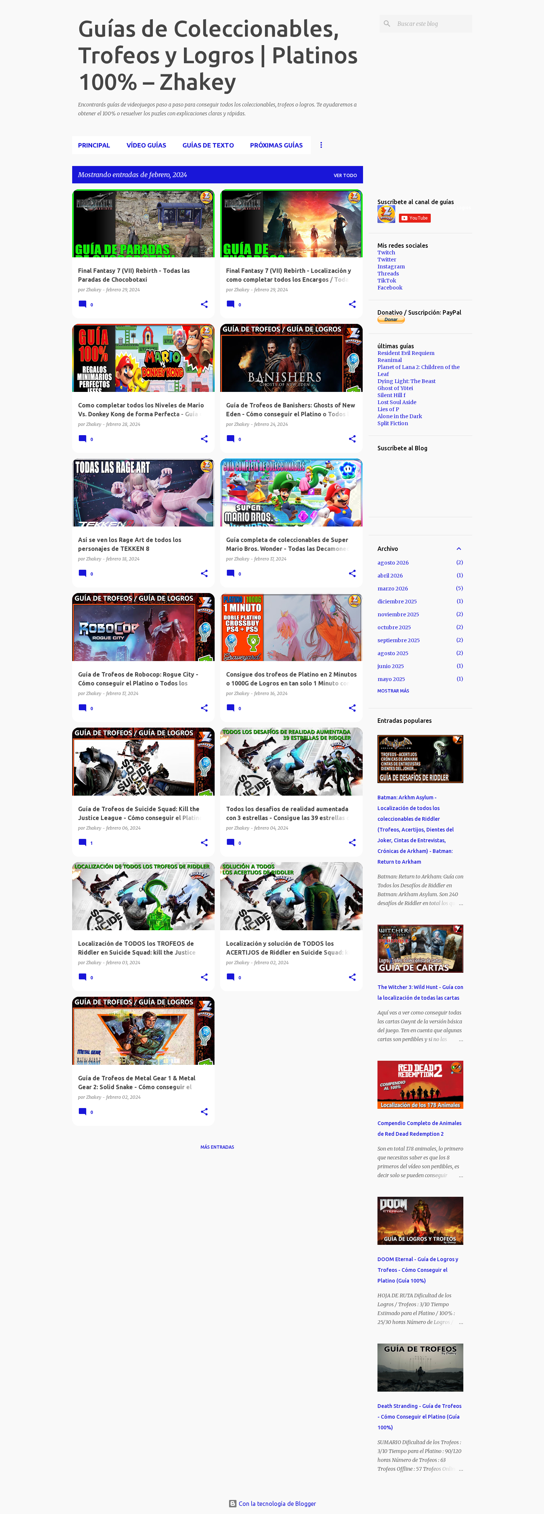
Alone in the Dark (399, 416)
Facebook (390, 287)
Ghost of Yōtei (395, 388)
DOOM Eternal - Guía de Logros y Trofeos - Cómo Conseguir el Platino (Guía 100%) (417, 1270)
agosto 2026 (393, 562)
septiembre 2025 (398, 640)
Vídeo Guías (146, 145)
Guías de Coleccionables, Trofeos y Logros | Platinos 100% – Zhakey (218, 54)
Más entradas (217, 1147)
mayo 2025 (391, 679)
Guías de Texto (208, 145)
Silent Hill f (391, 395)
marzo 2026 (392, 588)
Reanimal (389, 360)
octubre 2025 (394, 627)
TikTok (386, 280)
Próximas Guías (276, 145)
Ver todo (345, 175)
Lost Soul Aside (396, 402)
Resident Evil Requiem (405, 353)
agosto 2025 (393, 653)
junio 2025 (390, 666)
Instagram (391, 266)
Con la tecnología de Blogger (276, 1503)
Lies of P (388, 409)
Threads (388, 273)
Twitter (386, 259)
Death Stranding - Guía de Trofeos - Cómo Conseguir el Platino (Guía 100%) (419, 1416)
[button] (204, 304)
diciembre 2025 (397, 601)
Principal (94, 145)
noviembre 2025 (398, 614)
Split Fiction (392, 423)
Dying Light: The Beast (406, 381)
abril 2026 (390, 575)
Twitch (386, 252)
